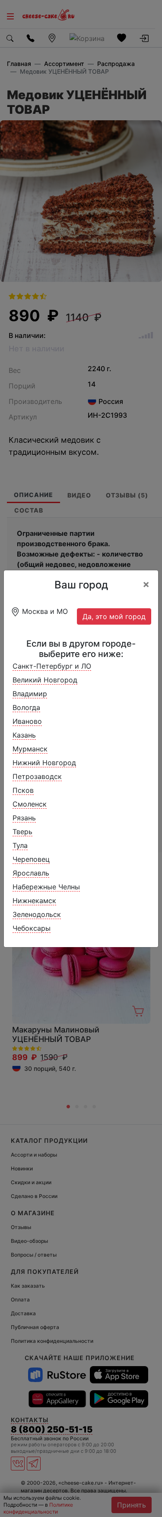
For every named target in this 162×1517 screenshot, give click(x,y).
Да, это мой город (114, 616)
